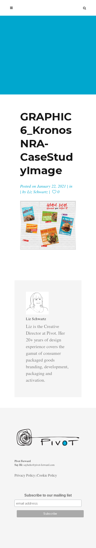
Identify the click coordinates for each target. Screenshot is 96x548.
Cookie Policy (47, 475)
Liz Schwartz (37, 191)
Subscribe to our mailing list (48, 495)
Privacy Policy (25, 475)
